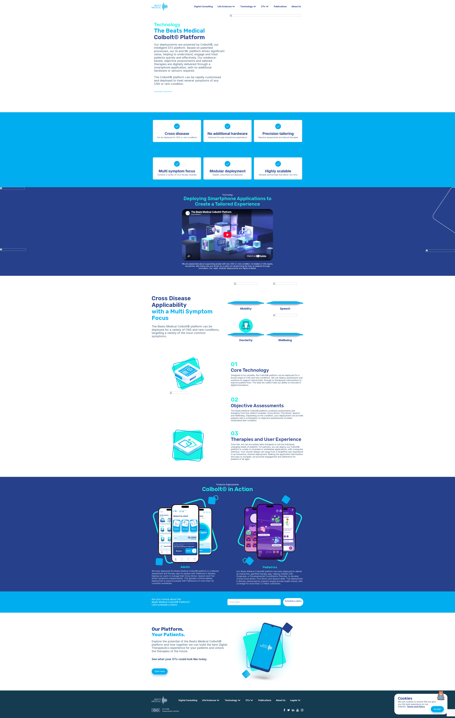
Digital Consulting (203, 6)
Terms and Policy (416, 706)
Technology (246, 6)
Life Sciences (225, 6)
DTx (263, 6)
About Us (296, 6)
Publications (280, 6)
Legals (293, 700)
